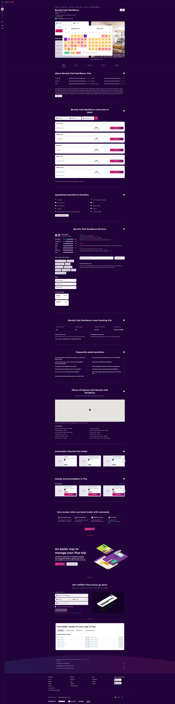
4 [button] (89, 39)
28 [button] (68, 49)
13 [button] (65, 42)
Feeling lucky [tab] (80, 630)
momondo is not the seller (63, 663)
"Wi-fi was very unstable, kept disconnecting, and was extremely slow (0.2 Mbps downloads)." (101, 246)
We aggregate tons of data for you (65, 665)
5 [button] (85, 35)
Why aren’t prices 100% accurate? (64, 668)
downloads (58, 270)
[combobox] (73, 595)
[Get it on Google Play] (117, 680)
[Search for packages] (2, 15)
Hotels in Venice (60, 639)
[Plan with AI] (2, 17)
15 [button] (72, 42)
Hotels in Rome (60, 637)
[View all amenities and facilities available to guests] (124, 195)
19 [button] (85, 42)
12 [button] (85, 39)
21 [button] (68, 45)
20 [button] (65, 45)
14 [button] (68, 42)
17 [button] (78, 42)
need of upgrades (66, 270)
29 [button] (72, 49)
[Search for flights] (2, 6)
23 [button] (75, 45)
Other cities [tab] (60, 630)
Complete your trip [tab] (89, 630)
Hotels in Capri (60, 646)
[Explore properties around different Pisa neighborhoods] (124, 479)
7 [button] (99, 39)
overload (74, 270)
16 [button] (75, 42)
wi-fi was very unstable (61, 273)
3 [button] (78, 35)
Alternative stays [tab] (70, 630)
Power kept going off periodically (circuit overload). (93, 248)
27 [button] (65, 49)
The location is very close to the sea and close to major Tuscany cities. (97, 239)
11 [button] (89, 42)
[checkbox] (62, 296)
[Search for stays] (2, 9)
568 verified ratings (68, 18)
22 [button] (72, 45)
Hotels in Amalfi (60, 641)
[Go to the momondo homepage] (9, 2)
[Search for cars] (2, 12)
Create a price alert (112, 521)
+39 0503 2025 (59, 16)
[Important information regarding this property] (124, 320)
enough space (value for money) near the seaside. (93, 237)
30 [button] (75, 49)
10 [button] (78, 39)
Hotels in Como (93, 646)
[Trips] (2, 21)
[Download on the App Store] (117, 683)
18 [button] (82, 42)
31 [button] (109, 49)
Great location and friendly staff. (89, 236)
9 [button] (75, 39)
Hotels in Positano (94, 641)
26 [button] (85, 45)
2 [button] (75, 35)
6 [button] (65, 39)
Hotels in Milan (93, 637)
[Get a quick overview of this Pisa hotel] (124, 73)
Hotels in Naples (93, 643)
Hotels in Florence (94, 639)
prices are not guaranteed (85, 659)
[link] (70, 494)
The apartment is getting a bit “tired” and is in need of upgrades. (96, 250)
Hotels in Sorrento (61, 643)
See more (121, 483)
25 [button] (82, 45)
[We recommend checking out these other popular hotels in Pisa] (124, 451)
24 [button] (78, 45)
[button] (2, 2)
